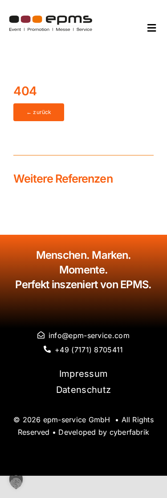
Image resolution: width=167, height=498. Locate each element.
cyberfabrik (130, 432)
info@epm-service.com (89, 335)
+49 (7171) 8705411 (89, 349)
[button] (16, 482)
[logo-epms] (51, 19)
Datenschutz (83, 389)
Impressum (83, 373)
